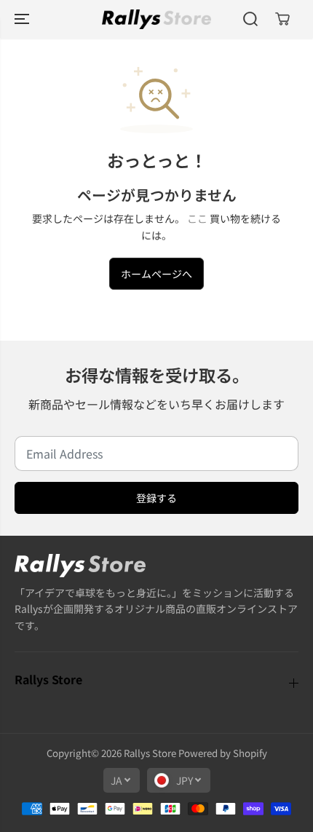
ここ (197, 218)
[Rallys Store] (156, 19)
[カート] (282, 19)
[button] (23, 19)
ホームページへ (156, 273)
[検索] (250, 19)
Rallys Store (150, 753)
